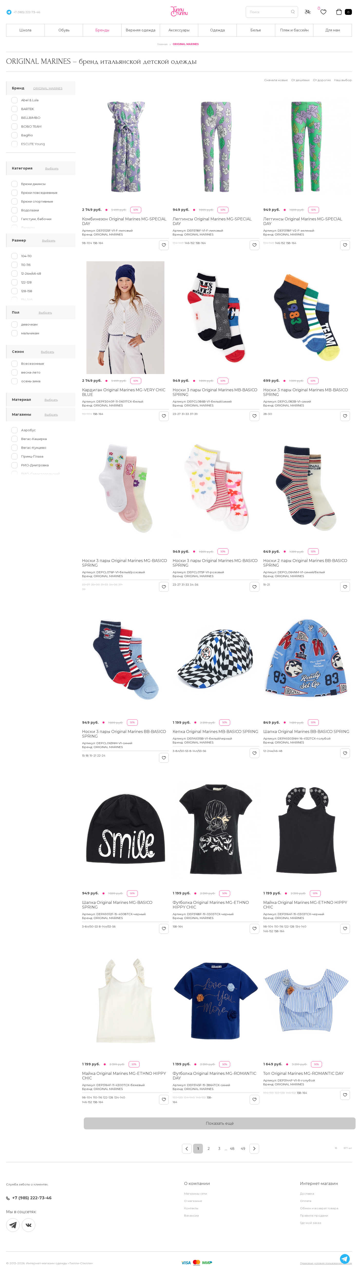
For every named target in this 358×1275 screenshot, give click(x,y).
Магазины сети (195, 1193)
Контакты (191, 1208)
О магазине (193, 1201)
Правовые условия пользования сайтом (326, 1263)
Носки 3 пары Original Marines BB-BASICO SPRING (124, 734)
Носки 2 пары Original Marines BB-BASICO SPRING (305, 563)
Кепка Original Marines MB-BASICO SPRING (215, 731)
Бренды (102, 30)
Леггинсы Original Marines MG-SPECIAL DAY (212, 221)
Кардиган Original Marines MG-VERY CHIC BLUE (123, 392)
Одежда (217, 30)
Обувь (63, 30)
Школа (25, 30)
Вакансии (191, 1215)
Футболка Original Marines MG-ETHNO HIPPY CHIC (211, 904)
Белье (255, 30)
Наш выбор (343, 80)
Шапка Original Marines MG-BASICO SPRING (117, 904)
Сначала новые (276, 80)
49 (243, 1148)
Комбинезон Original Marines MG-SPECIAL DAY (124, 221)
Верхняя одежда (140, 30)
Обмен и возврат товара (319, 1208)
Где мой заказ (310, 1223)
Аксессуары (179, 30)
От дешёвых (300, 80)
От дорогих (322, 80)
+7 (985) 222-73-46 (26, 12)
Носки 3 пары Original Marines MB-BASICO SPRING (215, 392)
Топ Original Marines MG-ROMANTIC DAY (303, 1073)
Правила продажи (314, 1215)
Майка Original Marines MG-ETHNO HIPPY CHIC (305, 904)
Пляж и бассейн (294, 30)
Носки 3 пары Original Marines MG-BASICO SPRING (124, 563)
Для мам (332, 30)
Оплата (305, 1201)
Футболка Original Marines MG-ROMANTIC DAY (214, 1075)
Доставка (307, 1193)
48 (232, 1148)
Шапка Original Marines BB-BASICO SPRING (306, 731)
